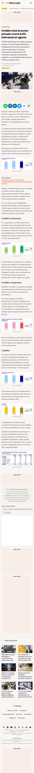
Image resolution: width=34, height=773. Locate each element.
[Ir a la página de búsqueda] (31, 3)
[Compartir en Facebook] (10, 106)
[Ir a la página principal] (12, 3)
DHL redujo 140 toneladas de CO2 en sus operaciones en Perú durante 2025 (25, 657)
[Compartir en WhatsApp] (5, 106)
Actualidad (23, 710)
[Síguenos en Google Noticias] (24, 106)
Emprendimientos (8, 714)
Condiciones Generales (10, 733)
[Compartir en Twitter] (19, 106)
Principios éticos (17, 734)
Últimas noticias (12, 710)
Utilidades (12, 718)
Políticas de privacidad (24, 733)
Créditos (8, 513)
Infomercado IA (9, 730)
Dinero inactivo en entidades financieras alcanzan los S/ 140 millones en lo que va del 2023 (25, 675)
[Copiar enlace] (28, 106)
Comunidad (21, 718)
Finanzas (6, 27)
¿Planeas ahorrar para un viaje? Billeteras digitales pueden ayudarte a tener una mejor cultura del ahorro (8, 694)
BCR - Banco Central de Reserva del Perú (18, 509)
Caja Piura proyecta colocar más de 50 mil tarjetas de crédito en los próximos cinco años (8, 675)
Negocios (19, 714)
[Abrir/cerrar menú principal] (2, 3)
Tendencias (28, 714)
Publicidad (22, 731)
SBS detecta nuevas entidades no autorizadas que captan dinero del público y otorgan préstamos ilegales (8, 657)
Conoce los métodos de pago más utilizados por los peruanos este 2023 (25, 694)
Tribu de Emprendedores (22, 730)
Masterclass (13, 731)
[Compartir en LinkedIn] (14, 106)
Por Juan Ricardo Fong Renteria (11, 64)
